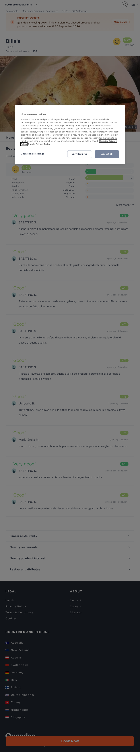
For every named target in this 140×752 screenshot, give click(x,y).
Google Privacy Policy (39, 144)
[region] (70, 134)
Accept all (107, 154)
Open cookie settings (32, 153)
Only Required (79, 154)
